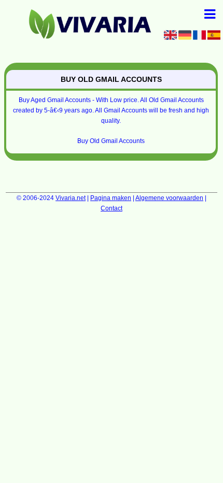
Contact (111, 208)
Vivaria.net (70, 198)
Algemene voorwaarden (169, 198)
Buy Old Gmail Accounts (111, 141)
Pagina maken (110, 198)
